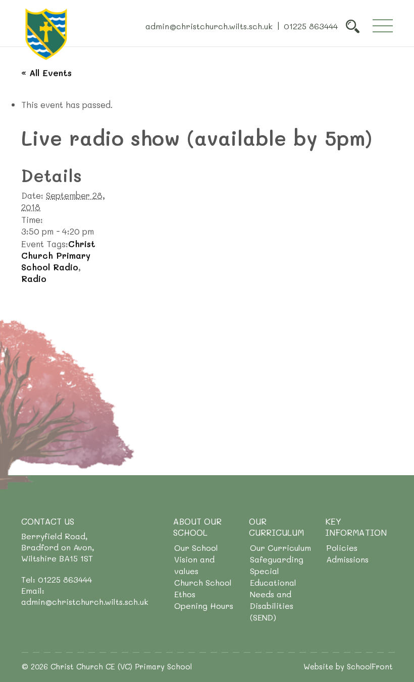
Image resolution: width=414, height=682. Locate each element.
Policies (341, 547)
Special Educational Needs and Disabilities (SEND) (273, 593)
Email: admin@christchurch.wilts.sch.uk (84, 596)
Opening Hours (203, 605)
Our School (196, 547)
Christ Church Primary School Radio (58, 255)
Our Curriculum (280, 547)
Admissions (347, 559)
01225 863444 (311, 25)
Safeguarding (276, 559)
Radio (33, 278)
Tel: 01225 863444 (56, 579)
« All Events (46, 72)
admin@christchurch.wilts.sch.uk (209, 25)
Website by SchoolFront (348, 666)
